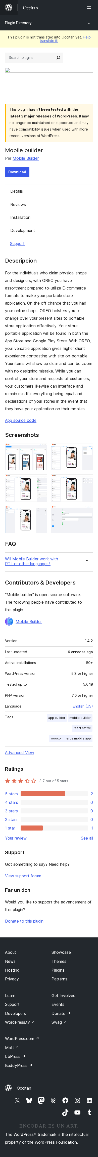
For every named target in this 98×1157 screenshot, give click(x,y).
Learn (10, 995)
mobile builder (80, 718)
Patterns (59, 978)
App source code (20, 420)
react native (82, 728)
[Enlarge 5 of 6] (40, 512)
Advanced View (19, 752)
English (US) (83, 706)
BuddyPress (18, 1065)
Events (58, 1004)
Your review (16, 838)
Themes (59, 961)
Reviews (18, 204)
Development (22, 230)
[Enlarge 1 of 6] (40, 449)
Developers (15, 1013)
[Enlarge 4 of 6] (86, 481)
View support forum (23, 875)
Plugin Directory (18, 23)
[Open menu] (90, 7)
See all (87, 838)
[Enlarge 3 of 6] (40, 481)
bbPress (15, 1056)
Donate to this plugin (24, 921)
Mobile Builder (26, 158)
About (10, 952)
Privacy (12, 978)
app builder (56, 718)
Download (17, 172)
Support (17, 243)
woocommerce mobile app (71, 738)
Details (16, 191)
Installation (20, 217)
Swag (59, 1022)
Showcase (61, 952)
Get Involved (64, 995)
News (10, 961)
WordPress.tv (20, 1022)
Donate (61, 1013)
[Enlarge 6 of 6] (86, 512)
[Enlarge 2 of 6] (86, 449)
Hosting (12, 970)
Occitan (24, 1088)
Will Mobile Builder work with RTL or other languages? (31, 561)
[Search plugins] (58, 58)
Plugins (58, 970)
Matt (12, 1047)
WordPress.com (22, 1038)
